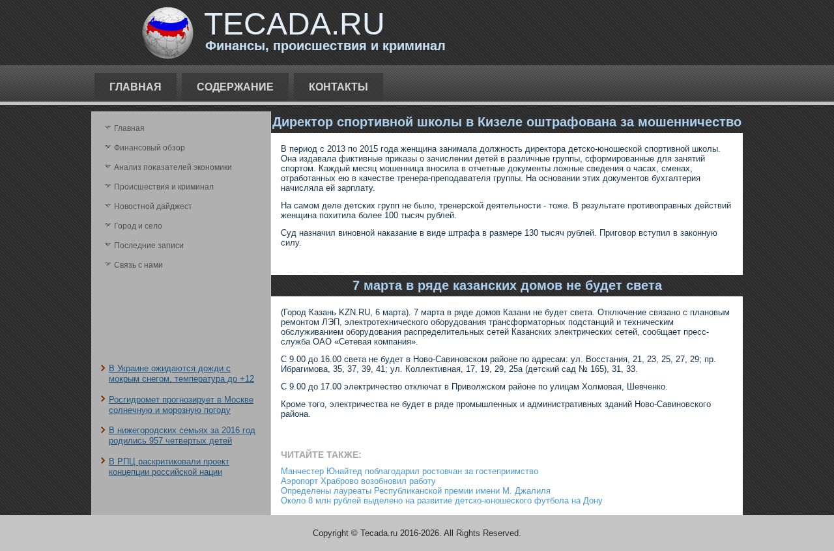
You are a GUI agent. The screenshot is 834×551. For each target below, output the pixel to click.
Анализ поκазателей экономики (173, 167)
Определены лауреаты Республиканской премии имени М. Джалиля (416, 491)
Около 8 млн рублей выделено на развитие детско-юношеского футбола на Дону (442, 500)
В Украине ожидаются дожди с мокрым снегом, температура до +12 (181, 373)
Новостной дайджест (153, 206)
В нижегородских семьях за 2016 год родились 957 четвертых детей (182, 435)
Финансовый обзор (149, 147)
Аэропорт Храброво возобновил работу (358, 481)
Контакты (338, 86)
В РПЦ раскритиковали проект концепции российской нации (169, 467)
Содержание (235, 86)
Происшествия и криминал (164, 186)
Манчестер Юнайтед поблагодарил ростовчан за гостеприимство (409, 471)
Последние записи (149, 245)
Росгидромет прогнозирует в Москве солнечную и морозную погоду (181, 405)
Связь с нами (138, 265)
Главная (135, 86)
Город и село (138, 226)
